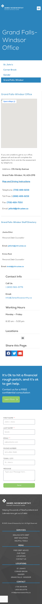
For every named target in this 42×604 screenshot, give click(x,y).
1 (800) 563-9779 (14, 287)
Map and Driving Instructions (16, 181)
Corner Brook (9, 69)
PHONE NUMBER (9, 448)
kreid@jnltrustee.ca (15, 266)
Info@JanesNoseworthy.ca (19, 297)
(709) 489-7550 (15, 202)
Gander (7, 75)
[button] (39, 8)
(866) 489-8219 (21, 196)
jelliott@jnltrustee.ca (18, 208)
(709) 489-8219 (21, 190)
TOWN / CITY (8, 458)
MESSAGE (7, 469)
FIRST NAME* (8, 418)
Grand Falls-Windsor (13, 80)
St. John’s (8, 64)
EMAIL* (6, 438)
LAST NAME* (8, 428)
